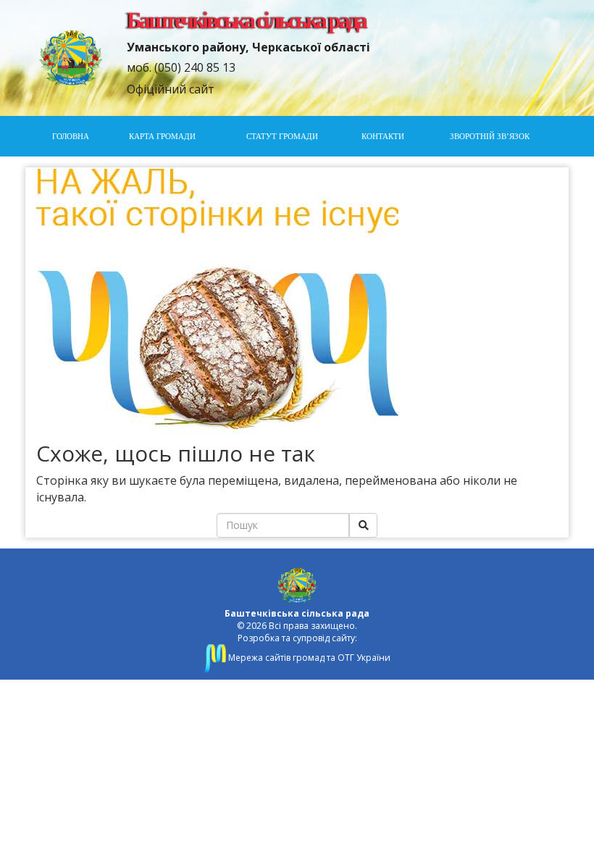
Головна (70, 136)
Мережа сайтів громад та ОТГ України (308, 657)
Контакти (382, 136)
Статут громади (282, 136)
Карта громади (162, 136)
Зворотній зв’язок (490, 136)
